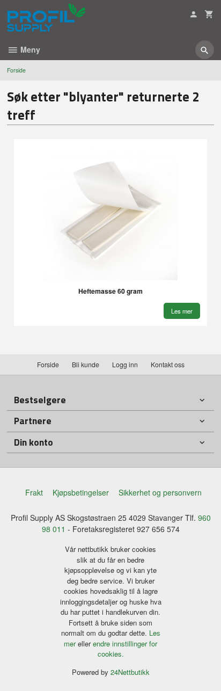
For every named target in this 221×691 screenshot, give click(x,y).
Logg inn (125, 364)
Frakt (34, 492)
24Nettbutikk (130, 672)
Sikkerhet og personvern (160, 492)
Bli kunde (85, 364)
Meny (29, 49)
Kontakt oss (168, 364)
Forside (16, 70)
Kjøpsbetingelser (81, 492)
